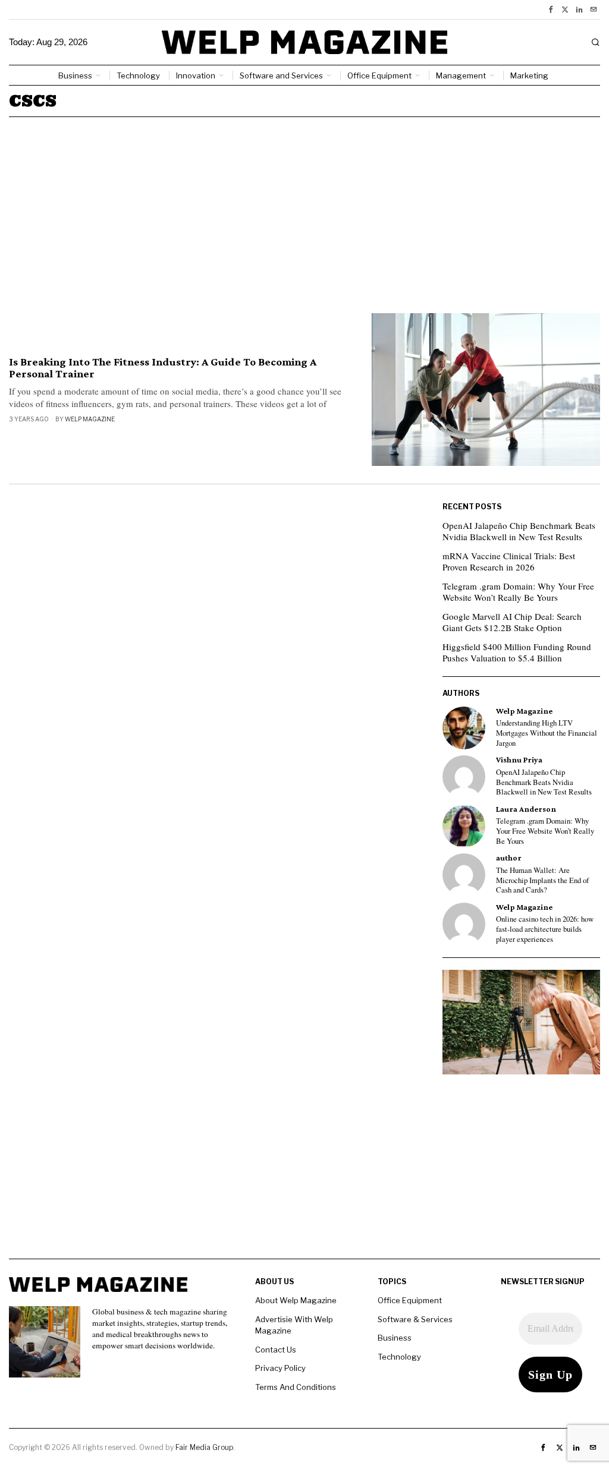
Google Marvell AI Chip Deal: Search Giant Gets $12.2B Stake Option (512, 622)
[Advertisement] (304, 206)
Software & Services (415, 1319)
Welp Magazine (90, 419)
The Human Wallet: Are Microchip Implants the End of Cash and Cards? (542, 880)
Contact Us (275, 1349)
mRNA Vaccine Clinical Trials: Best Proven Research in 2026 (508, 561)
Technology (399, 1356)
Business (395, 1337)
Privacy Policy (280, 1368)
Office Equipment (410, 1300)
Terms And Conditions (295, 1387)
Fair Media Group (204, 1447)
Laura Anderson (526, 809)
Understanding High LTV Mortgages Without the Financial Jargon (546, 733)
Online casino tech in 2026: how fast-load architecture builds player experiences (545, 929)
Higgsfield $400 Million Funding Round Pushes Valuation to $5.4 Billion (516, 652)
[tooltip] (550, 9)
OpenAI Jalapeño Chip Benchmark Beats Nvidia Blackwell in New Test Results (518, 531)
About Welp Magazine (296, 1300)
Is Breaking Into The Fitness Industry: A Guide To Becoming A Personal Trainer (162, 368)
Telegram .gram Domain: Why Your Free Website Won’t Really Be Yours (518, 592)
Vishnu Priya (519, 759)
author (509, 857)
